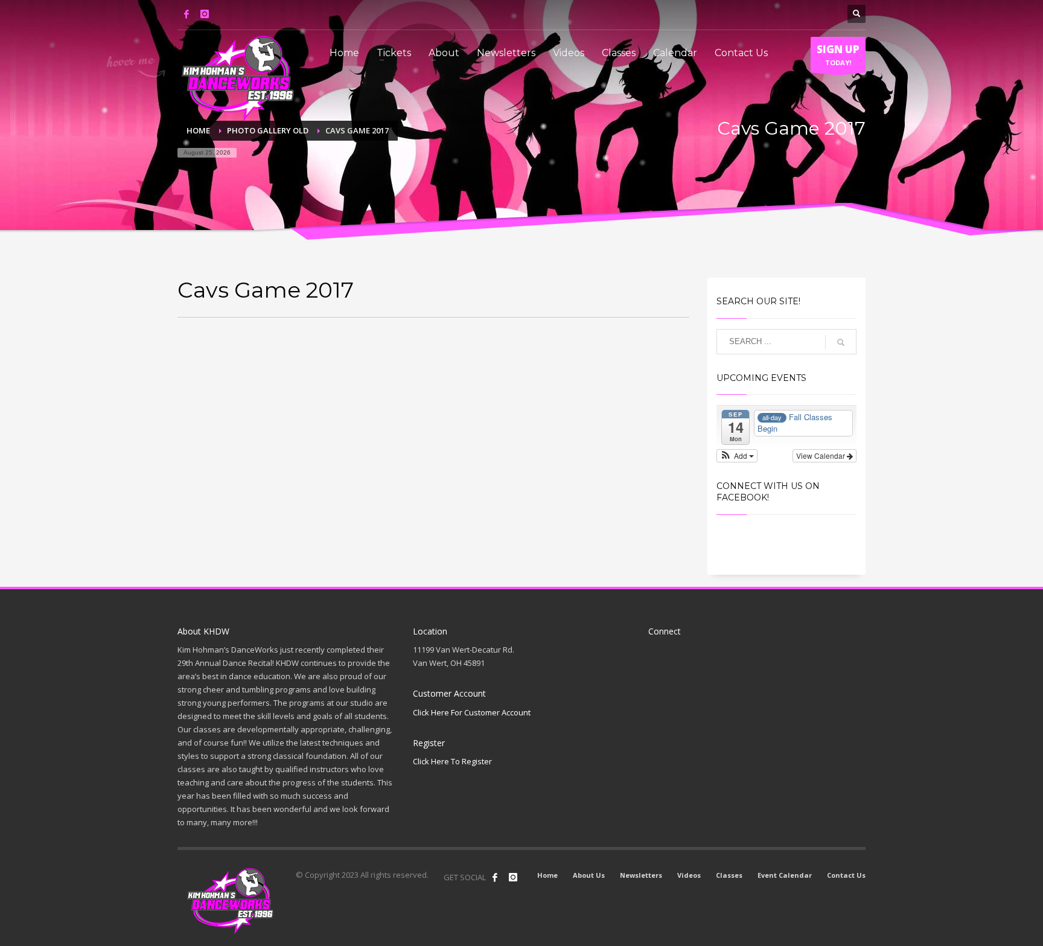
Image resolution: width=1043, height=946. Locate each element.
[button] (737, 456)
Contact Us (846, 875)
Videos (689, 875)
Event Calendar (785, 875)
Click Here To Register (452, 761)
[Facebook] (186, 14)
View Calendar (821, 455)
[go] (840, 342)
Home (547, 875)
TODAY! (838, 54)
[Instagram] (205, 14)
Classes (729, 875)
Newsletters (641, 875)
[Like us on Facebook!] (495, 877)
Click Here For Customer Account (472, 712)
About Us (589, 875)
